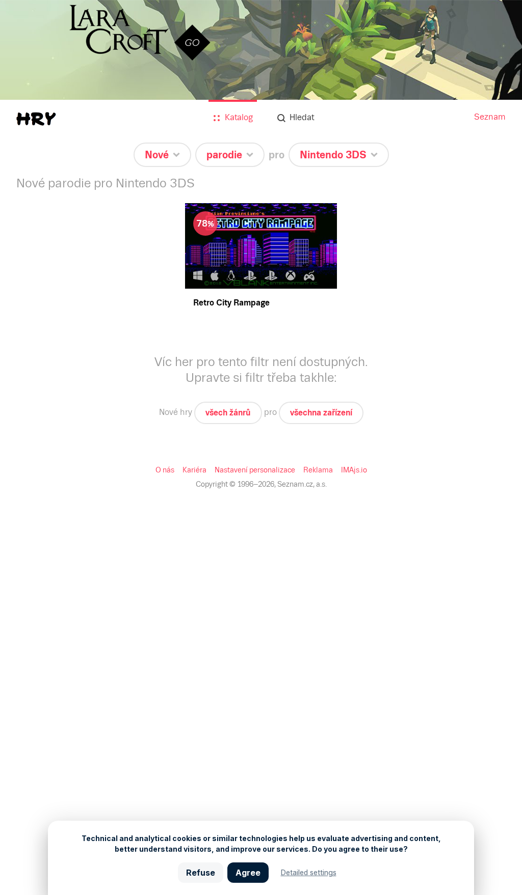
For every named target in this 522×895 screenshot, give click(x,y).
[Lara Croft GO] (261, 82)
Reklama (318, 470)
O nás (164, 470)
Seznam (490, 117)
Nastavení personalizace (255, 470)
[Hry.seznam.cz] (36, 119)
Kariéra (194, 470)
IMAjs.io (354, 470)
